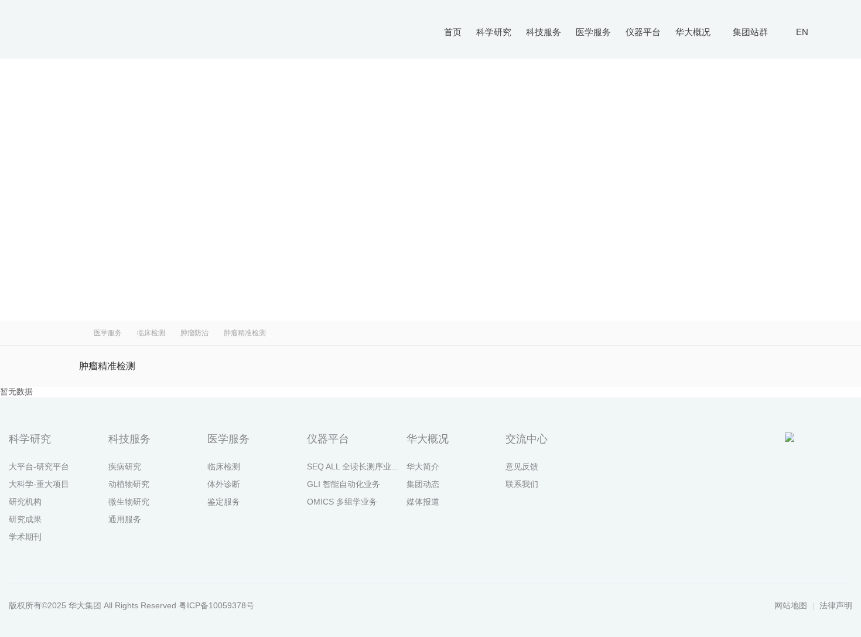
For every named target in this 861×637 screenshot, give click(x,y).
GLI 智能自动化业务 (343, 484)
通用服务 (124, 519)
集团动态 (422, 484)
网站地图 (790, 605)
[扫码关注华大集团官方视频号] (773, 456)
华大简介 (422, 466)
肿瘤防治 (194, 333)
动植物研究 (128, 484)
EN (802, 32)
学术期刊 (25, 536)
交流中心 (526, 439)
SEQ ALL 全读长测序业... (352, 466)
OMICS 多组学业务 (342, 501)
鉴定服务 (223, 501)
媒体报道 (422, 501)
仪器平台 (643, 32)
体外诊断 (223, 484)
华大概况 (692, 32)
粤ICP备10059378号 (216, 605)
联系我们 (521, 484)
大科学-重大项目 (39, 484)
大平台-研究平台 (39, 466)
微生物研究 (128, 501)
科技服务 (543, 32)
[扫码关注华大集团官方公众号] (741, 456)
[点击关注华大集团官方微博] (805, 456)
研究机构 (25, 501)
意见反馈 (521, 466)
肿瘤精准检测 (107, 366)
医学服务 (593, 32)
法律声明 (835, 605)
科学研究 (493, 32)
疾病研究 (124, 466)
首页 (453, 32)
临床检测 (151, 333)
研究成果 (25, 519)
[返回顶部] (837, 456)
